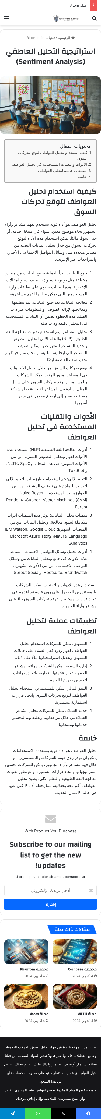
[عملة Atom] (26, 996)
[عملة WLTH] (75, 996)
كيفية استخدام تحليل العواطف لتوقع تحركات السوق (53, 155)
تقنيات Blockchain (41, 38)
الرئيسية (64, 38)
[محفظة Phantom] (26, 951)
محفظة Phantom (34, 969)
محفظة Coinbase (82, 969)
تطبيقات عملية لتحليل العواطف (62, 170)
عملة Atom (78, 5)
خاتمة (82, 176)
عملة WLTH (87, 1014)
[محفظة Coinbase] (75, 951)
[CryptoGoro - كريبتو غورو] (66, 18)
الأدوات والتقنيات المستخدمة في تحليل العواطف (49, 164)
